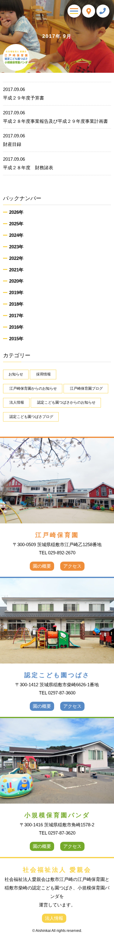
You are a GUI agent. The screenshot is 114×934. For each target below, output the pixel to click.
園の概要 (42, 566)
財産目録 (14, 140)
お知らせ (16, 374)
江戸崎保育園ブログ (86, 388)
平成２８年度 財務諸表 (28, 163)
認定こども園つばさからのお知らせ (66, 402)
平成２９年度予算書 (23, 93)
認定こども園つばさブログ (31, 417)
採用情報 (43, 374)
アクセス (72, 566)
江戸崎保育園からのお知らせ (33, 388)
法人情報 (16, 402)
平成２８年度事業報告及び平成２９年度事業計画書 (55, 117)
